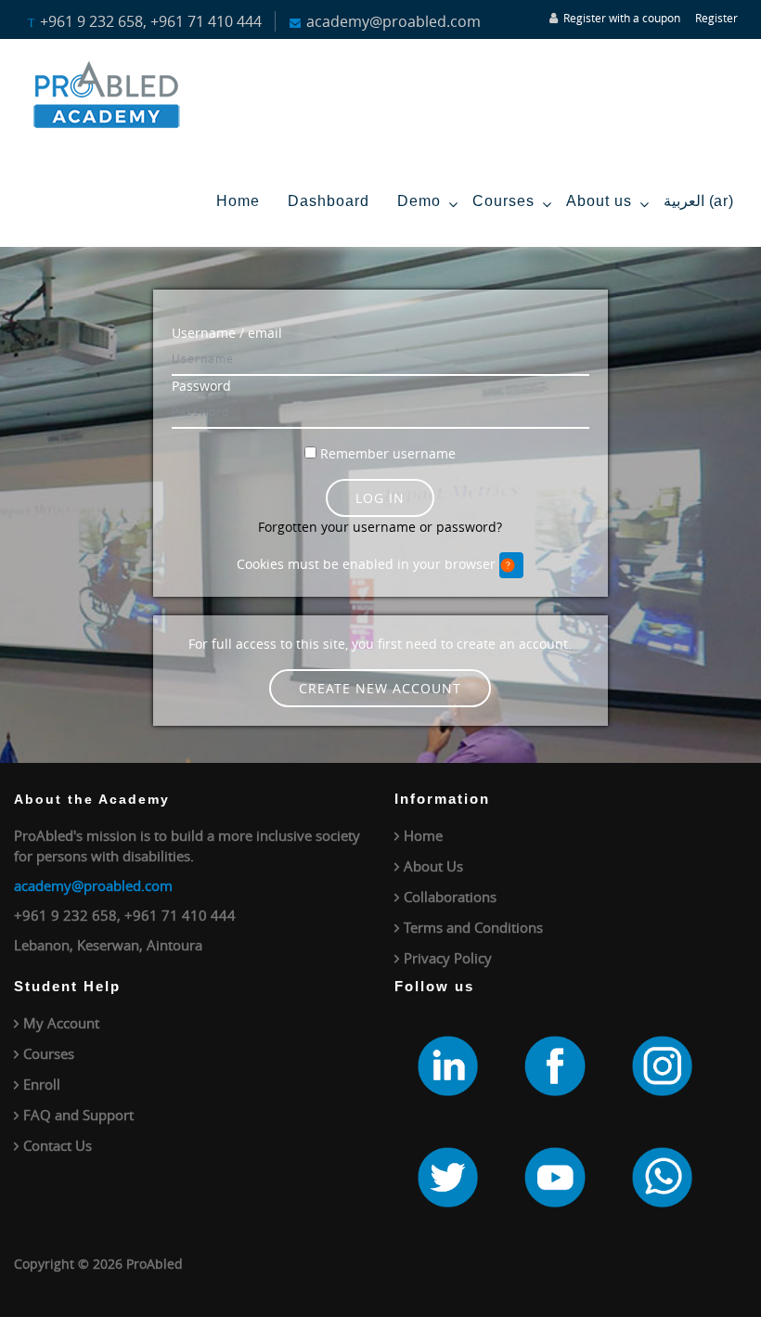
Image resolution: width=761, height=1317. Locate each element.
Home (238, 201)
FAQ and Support (78, 1114)
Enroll (41, 1084)
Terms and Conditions (473, 927)
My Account (61, 1023)
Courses (48, 1053)
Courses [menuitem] (503, 201)
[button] (511, 565)
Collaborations (450, 896)
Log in (380, 498)
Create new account (380, 688)
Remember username (388, 453)
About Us (433, 866)
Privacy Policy (448, 958)
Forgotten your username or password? (380, 527)
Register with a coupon (621, 17)
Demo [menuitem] (419, 201)
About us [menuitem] (599, 201)
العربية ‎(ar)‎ (698, 201)
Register (716, 17)
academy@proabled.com (93, 885)
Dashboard (328, 201)
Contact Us (57, 1145)
